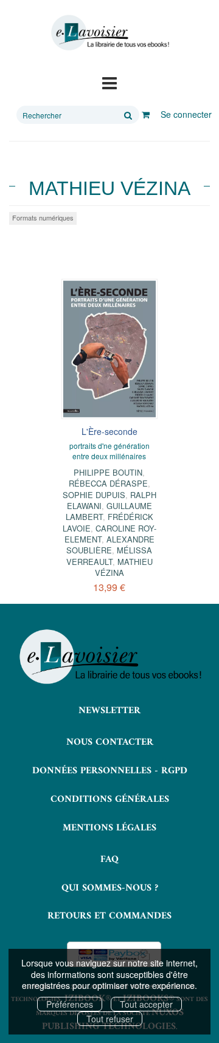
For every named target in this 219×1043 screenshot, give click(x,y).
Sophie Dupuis (94, 495)
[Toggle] (109, 82)
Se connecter (186, 114)
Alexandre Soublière (110, 544)
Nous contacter (109, 742)
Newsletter (109, 710)
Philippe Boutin (108, 472)
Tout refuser (109, 1019)
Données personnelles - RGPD (109, 770)
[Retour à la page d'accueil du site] (109, 33)
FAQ (109, 859)
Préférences (69, 1004)
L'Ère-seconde (109, 431)
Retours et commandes (109, 916)
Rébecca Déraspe (108, 483)
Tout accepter (146, 1004)
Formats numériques (43, 217)
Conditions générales (109, 799)
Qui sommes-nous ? (109, 888)
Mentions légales (109, 827)
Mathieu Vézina (124, 567)
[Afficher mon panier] (146, 114)
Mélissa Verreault (109, 555)
